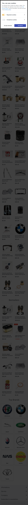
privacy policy (8, 9)
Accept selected (8, 25)
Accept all (20, 25)
